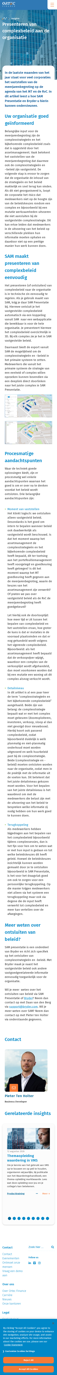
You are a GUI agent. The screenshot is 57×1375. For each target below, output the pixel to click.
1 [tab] (9, 1218)
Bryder (28, 998)
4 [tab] (23, 1218)
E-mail (24, 1069)
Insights (15, 18)
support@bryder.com (23, 1006)
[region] (28, 1347)
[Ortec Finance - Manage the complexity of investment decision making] (4, 18)
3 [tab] (19, 1218)
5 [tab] (28, 1218)
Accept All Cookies (28, 1369)
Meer (23, 1077)
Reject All (28, 1360)
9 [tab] (47, 1218)
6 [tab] (33, 1218)
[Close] (53, 1323)
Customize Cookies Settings (20, 1351)
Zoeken (51, 1247)
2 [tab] (14, 1218)
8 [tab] (42, 1218)
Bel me (24, 1062)
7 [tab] (38, 1218)
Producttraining (16, 1193)
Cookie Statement (13, 1344)
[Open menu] (52, 4)
